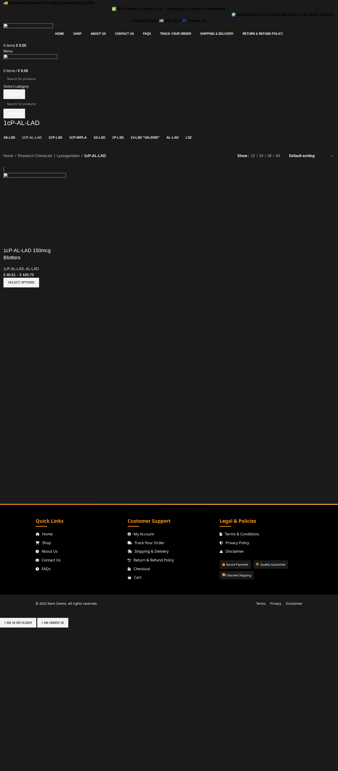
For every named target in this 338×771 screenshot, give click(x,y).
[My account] (4, 39)
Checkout (141, 568)
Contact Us (51, 560)
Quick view (9, 241)
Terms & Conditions (241, 534)
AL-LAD (32, 269)
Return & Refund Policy (153, 560)
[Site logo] (28, 27)
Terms (261, 603)
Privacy (275, 603)
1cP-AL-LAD (13, 269)
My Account (143, 534)
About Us (49, 551)
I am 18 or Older (18, 623)
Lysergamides (68, 156)
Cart (137, 577)
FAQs (46, 568)
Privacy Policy (237, 542)
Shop (46, 542)
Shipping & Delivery (151, 551)
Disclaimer (234, 551)
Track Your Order (149, 542)
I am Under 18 (53, 623)
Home (8, 156)
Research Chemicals (35, 156)
